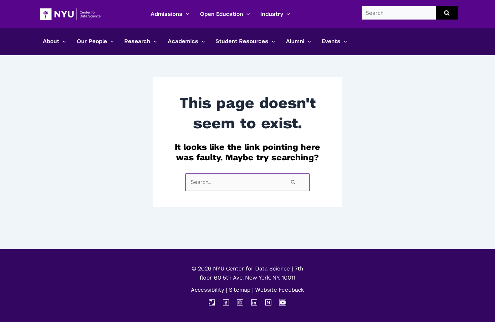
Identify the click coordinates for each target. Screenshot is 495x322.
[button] (186, 14)
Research (137, 41)
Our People (92, 41)
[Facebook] (226, 302)
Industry (271, 14)
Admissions (167, 14)
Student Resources (242, 41)
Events (331, 41)
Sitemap (240, 289)
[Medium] (268, 302)
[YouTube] (282, 302)
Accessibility (207, 289)
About (51, 41)
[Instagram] (240, 302)
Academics (183, 41)
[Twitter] (212, 302)
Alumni (295, 41)
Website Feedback (279, 289)
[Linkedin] (254, 302)
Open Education (221, 14)
